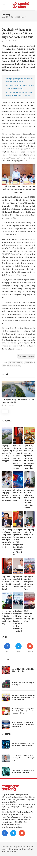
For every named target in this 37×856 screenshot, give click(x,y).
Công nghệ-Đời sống (17, 17)
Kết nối (4, 637)
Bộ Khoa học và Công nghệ (13, 365)
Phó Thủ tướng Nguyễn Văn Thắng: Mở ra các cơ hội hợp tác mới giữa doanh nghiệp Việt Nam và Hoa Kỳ (7, 538)
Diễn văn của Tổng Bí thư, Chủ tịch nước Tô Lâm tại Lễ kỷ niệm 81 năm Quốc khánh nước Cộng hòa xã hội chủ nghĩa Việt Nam (17, 457)
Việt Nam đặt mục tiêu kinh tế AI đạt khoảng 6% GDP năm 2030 (18, 582)
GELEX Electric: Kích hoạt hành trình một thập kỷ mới (29, 616)
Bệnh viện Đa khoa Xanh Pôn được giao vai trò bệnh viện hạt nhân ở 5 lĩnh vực (29, 583)
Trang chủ (5, 17)
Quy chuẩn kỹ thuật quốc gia (15, 362)
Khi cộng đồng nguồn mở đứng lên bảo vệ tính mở (29, 533)
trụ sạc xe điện (28, 362)
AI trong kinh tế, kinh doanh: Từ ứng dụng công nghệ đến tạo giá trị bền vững (7, 617)
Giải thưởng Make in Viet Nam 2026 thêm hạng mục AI (17, 495)
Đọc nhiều (5, 660)
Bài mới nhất (7, 421)
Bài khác (5, 374)
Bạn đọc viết (7, 734)
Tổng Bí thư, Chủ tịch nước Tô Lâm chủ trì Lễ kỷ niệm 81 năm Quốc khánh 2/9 (7, 583)
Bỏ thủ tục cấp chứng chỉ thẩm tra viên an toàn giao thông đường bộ (18, 401)
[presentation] (3, 411)
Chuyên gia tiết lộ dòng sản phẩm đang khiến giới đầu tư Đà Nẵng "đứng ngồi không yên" (7, 453)
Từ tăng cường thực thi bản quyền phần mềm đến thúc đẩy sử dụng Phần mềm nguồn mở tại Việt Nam (29, 499)
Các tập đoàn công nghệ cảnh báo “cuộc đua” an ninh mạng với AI (6, 496)
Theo (26, 356)
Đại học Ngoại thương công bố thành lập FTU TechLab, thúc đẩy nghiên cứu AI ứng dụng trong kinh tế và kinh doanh (17, 621)
